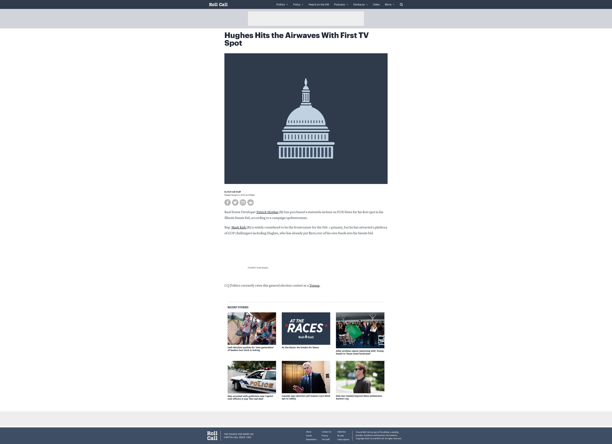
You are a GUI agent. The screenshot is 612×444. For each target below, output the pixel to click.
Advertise (341, 431)
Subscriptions (343, 439)
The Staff (326, 439)
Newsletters (311, 439)
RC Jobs (340, 435)
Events (309, 435)
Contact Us (326, 431)
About (308, 431)
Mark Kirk (239, 227)
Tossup (314, 285)
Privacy (325, 435)
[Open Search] (401, 4)
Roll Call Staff (234, 192)
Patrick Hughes (267, 212)
